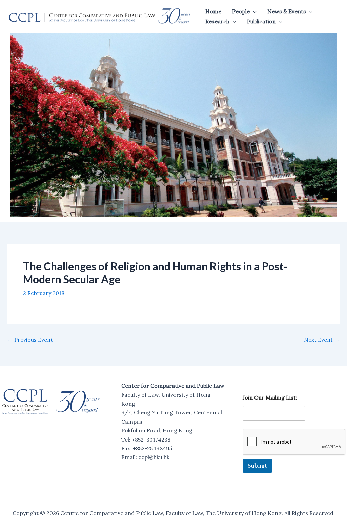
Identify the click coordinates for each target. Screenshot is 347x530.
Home (213, 11)
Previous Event (30, 339)
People (241, 11)
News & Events (286, 11)
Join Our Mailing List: (270, 397)
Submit (257, 465)
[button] (253, 11)
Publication (261, 21)
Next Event (322, 339)
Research (217, 21)
